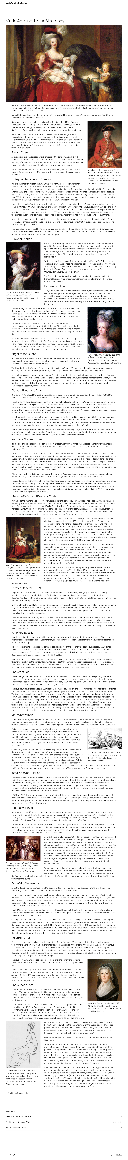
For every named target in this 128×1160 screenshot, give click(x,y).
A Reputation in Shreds (16, 1128)
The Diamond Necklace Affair (18, 1093)
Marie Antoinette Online (16, 3)
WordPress (119, 1155)
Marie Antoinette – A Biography (19, 1116)
